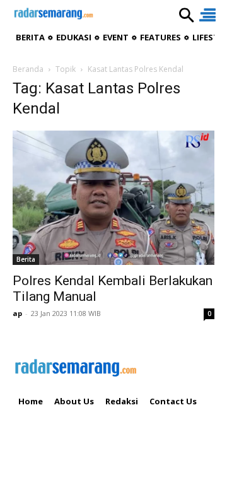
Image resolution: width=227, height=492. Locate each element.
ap (17, 313)
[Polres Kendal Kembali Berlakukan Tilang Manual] (113, 198)
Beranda (28, 69)
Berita (25, 259)
